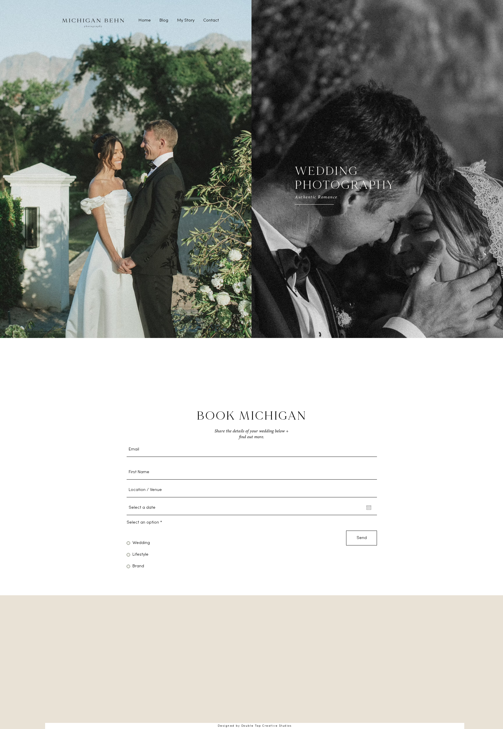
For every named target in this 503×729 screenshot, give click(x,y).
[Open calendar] (368, 507)
